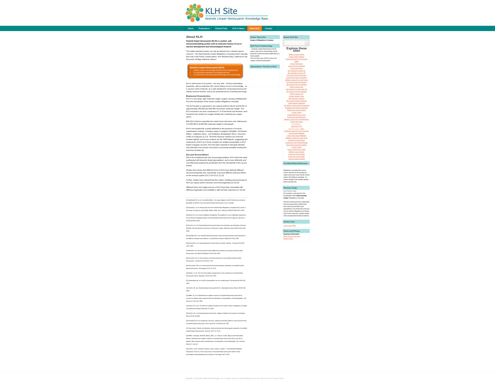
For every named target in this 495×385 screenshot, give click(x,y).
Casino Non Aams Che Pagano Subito (296, 60)
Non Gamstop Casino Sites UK (296, 89)
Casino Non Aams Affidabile (296, 136)
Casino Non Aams (296, 64)
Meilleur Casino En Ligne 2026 (296, 138)
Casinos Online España (296, 159)
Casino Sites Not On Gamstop (296, 78)
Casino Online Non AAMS (296, 150)
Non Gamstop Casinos (296, 99)
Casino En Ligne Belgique (296, 117)
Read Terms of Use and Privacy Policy (291, 237)
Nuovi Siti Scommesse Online (296, 145)
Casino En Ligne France (296, 140)
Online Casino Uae (296, 87)
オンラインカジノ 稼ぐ (296, 129)
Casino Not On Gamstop (296, 66)
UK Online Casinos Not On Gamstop (296, 105)
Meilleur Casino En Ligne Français (296, 131)
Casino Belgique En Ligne (296, 115)
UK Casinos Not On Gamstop (296, 82)
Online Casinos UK (296, 94)
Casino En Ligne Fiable (296, 154)
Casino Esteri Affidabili (296, 133)
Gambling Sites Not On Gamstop (296, 108)
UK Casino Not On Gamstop (296, 75)
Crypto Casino (296, 112)
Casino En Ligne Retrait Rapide (296, 143)
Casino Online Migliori (296, 57)
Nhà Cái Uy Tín (296, 126)
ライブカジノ (296, 124)
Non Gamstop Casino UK (296, 71)
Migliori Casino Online (296, 54)
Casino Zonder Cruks (296, 96)
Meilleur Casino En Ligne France (296, 80)
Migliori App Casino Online (296, 110)
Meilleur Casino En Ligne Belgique (296, 119)
